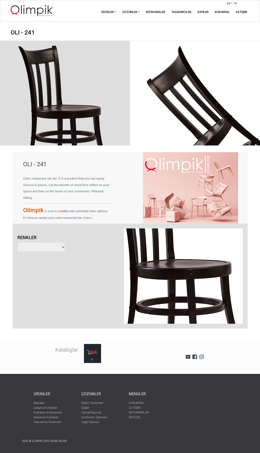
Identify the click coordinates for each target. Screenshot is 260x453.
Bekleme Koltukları (46, 417)
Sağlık (85, 408)
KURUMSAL (222, 12)
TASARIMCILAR (181, 12)
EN (228, 3)
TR (235, 3)
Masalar (39, 403)
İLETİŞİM (241, 12)
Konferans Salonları (94, 417)
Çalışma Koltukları (45, 408)
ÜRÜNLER (107, 12)
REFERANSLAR (155, 12)
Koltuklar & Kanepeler (48, 412)
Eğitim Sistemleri (92, 403)
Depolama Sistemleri (47, 422)
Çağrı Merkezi (90, 422)
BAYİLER (203, 12)
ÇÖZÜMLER (129, 12)
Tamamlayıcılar (91, 412)
